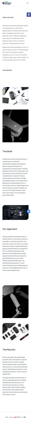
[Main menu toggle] (27, 3)
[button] (29, 14)
